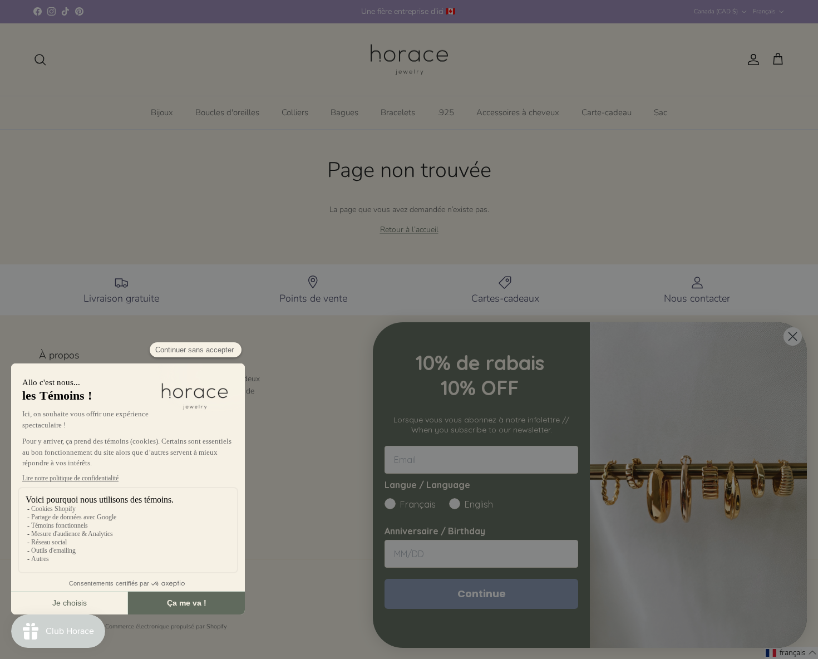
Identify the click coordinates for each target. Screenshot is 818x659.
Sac (660, 112)
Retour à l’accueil (409, 229)
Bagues (344, 112)
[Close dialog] (792, 336)
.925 (445, 112)
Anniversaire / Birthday (435, 531)
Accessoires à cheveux (517, 112)
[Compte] (751, 59)
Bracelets (398, 112)
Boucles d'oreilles (227, 112)
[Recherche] (40, 59)
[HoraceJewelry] (409, 60)
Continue (481, 594)
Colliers (295, 112)
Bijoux (162, 112)
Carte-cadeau (607, 112)
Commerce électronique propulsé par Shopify (166, 626)
